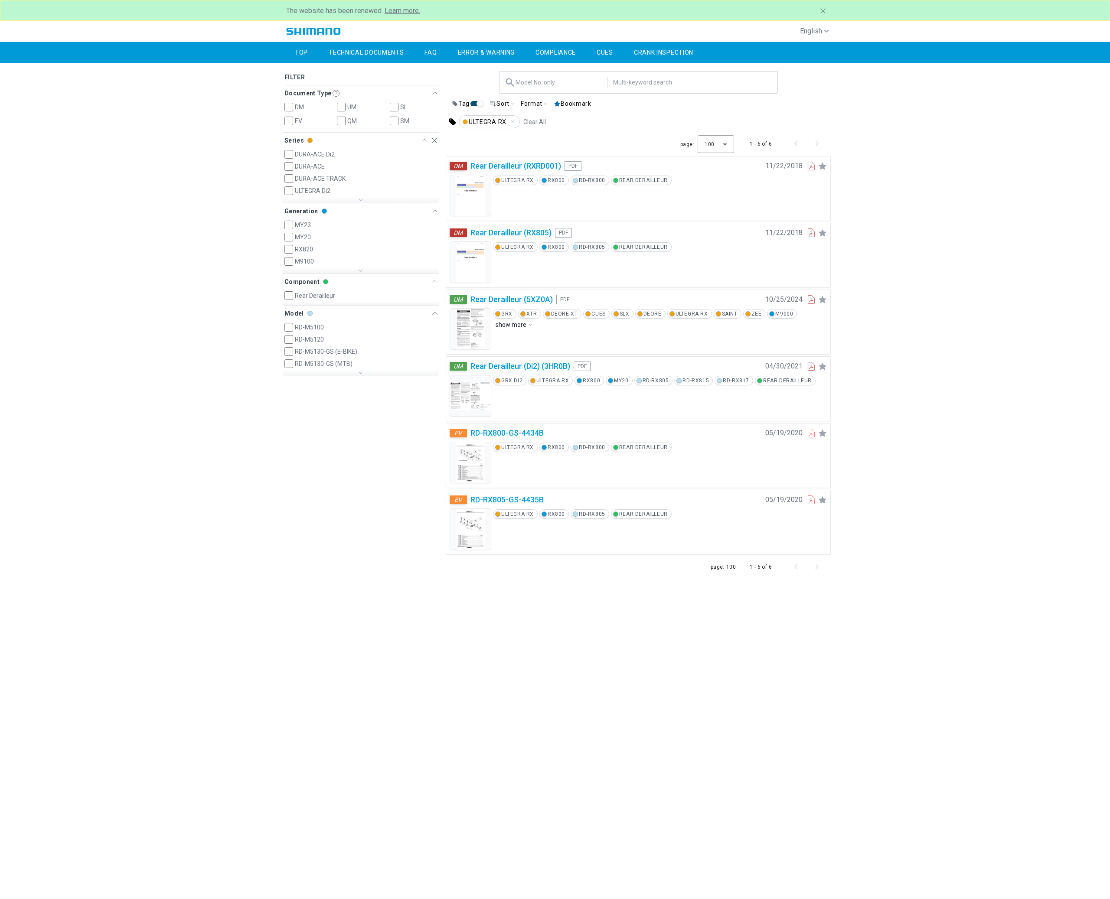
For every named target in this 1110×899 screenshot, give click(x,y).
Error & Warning (486, 52)
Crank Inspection (663, 52)
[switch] (476, 103)
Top (301, 52)
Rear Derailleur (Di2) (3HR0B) (520, 366)
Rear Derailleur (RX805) (511, 232)
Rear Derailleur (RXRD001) (515, 165)
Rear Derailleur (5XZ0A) (511, 299)
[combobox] (560, 82)
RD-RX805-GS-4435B (507, 499)
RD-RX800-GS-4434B (507, 432)
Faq (430, 52)
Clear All (534, 121)
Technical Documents (366, 52)
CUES (605, 52)
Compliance (555, 52)
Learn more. (402, 11)
